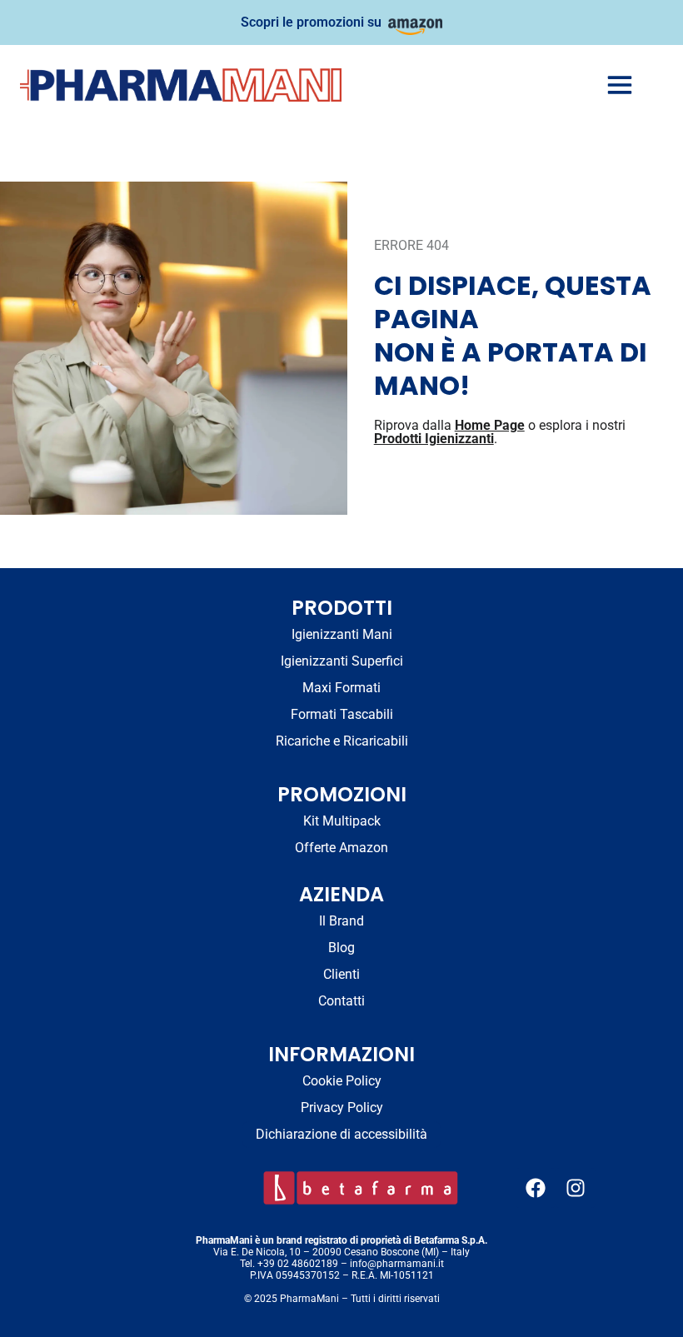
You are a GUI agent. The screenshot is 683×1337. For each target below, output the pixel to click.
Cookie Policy (341, 1081)
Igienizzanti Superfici (342, 661)
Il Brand (341, 921)
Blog (341, 947)
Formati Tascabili (342, 714)
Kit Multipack (342, 821)
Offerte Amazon (341, 848)
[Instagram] (576, 1188)
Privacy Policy (342, 1107)
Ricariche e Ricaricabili (342, 741)
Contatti (341, 1001)
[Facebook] (536, 1188)
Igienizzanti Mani (342, 634)
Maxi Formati (341, 688)
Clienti (341, 974)
